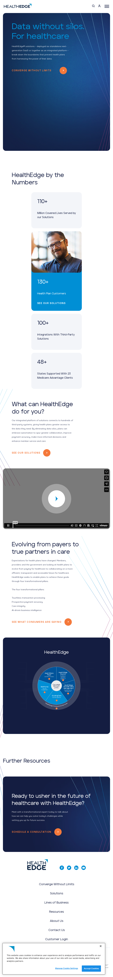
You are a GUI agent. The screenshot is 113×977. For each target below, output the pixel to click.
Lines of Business (56, 902)
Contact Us (56, 930)
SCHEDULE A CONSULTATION (31, 832)
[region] (53, 959)
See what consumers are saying (37, 622)
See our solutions (26, 453)
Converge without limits (31, 70)
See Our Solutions (51, 303)
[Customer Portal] (99, 6)
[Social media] (62, 867)
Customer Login (56, 939)
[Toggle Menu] (106, 6)
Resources (56, 911)
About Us (56, 920)
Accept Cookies (91, 968)
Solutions (56, 893)
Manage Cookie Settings (66, 968)
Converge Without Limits (56, 884)
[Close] (100, 946)
